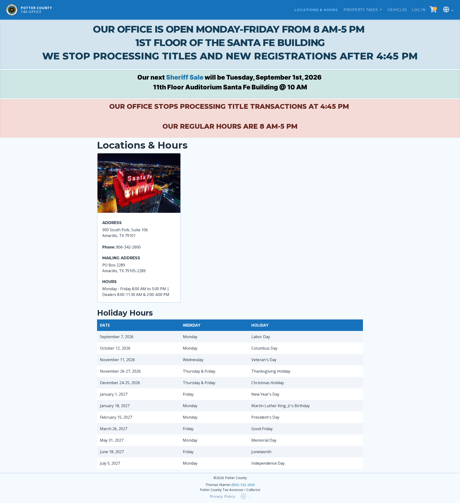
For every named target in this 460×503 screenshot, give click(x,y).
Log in (419, 10)
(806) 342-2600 (243, 484)
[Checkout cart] (433, 9)
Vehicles (397, 10)
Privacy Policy (223, 496)
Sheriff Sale (184, 77)
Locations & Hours (316, 10)
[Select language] (448, 9)
